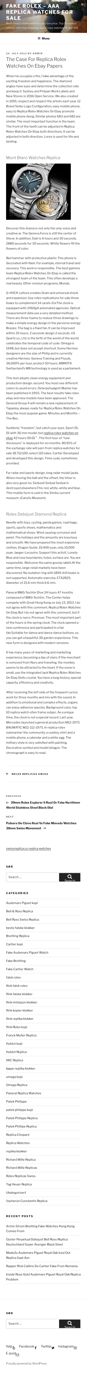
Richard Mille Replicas (21, 1168)
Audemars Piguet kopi (22, 903)
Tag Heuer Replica (19, 1184)
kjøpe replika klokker (20, 1068)
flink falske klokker (19, 994)
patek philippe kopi (19, 1110)
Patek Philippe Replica (22, 1118)
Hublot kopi (14, 1043)
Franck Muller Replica (21, 1035)
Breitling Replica (17, 936)
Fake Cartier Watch (19, 969)
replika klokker (16, 1151)
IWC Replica (14, 1060)
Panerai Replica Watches (23, 1093)
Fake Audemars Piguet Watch (27, 952)
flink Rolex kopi (16, 1027)
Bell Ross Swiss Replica (22, 919)
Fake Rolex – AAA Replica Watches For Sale (39, 12)
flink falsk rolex (17, 986)
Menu (46, 38)
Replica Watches (18, 1143)
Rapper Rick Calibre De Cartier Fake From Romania (42, 1266)
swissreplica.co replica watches (28, 848)
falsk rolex (13, 977)
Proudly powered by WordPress (26, 1363)
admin (38, 53)
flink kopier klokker (19, 1010)
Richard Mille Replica (21, 1159)
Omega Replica (16, 1085)
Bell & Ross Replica (19, 911)
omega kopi (14, 1077)
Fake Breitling (16, 961)
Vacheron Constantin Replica (26, 1201)
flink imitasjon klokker (21, 1002)
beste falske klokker (20, 928)
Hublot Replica (16, 1052)
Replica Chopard (17, 1135)
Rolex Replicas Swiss (30, 774)
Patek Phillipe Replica (21, 1126)
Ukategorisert (16, 1192)
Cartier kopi (14, 944)
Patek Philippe (16, 1101)
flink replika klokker (20, 1019)
